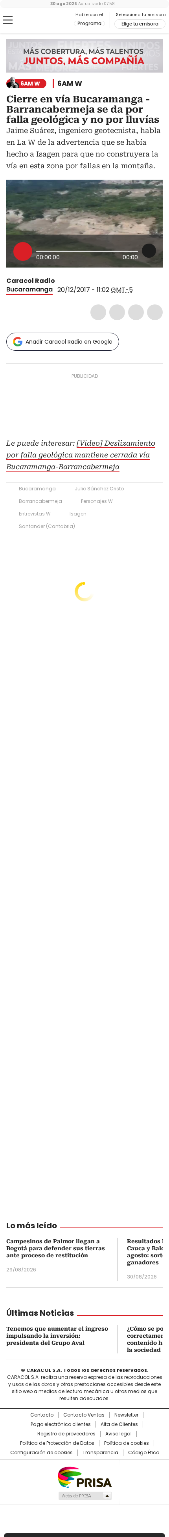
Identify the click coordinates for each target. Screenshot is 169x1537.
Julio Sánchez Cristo (99, 488)
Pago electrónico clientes (61, 1424)
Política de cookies (126, 1443)
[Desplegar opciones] (149, 251)
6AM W (69, 83)
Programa (89, 23)
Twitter (117, 312)
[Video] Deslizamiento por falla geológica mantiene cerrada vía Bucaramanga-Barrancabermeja (80, 455)
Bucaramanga (29, 289)
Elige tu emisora (139, 24)
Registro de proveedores (66, 1434)
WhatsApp (155, 312)
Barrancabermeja (40, 501)
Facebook (98, 312)
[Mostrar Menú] (8, 20)
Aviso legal (118, 1434)
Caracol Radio (39, 20)
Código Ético (143, 1453)
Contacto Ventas (84, 1415)
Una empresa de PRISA (84, 1477)
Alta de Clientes (119, 1424)
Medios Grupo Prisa (85, 1496)
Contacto (41, 1415)
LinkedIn (136, 312)
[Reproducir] (22, 251)
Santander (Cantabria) (47, 526)
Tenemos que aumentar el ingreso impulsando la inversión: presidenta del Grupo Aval (57, 1336)
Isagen (78, 513)
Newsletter (126, 1415)
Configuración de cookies (41, 1453)
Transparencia (100, 1453)
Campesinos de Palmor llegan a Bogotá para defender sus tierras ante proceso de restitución (55, 1248)
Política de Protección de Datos (57, 1443)
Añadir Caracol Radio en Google (69, 342)
